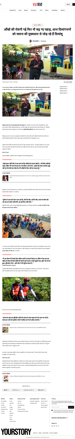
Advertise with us (26, 386)
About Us (35, 433)
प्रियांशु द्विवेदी (36, 41)
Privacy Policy (46, 433)
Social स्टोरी (37, 25)
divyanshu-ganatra (28, 390)
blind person (16, 390)
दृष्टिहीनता (6, 390)
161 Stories (43, 41)
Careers (40, 433)
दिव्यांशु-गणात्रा (41, 390)
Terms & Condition (53, 433)
